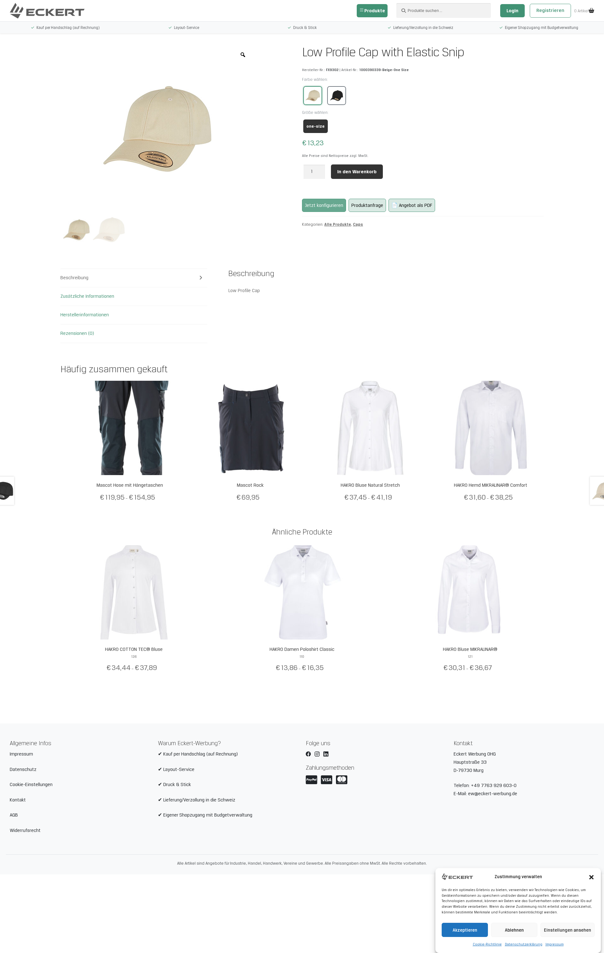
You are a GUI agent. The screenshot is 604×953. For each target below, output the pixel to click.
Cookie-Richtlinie (487, 944)
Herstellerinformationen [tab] (84, 315)
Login (512, 11)
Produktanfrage (367, 205)
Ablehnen (514, 930)
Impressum (554, 944)
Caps (358, 224)
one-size (315, 126)
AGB (14, 815)
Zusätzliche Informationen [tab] (87, 296)
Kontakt (18, 800)
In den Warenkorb (357, 172)
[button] (591, 876)
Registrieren (550, 10)
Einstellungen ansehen (567, 930)
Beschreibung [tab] (74, 277)
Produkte (374, 11)
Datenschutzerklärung (523, 944)
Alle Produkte (337, 224)
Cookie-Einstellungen (31, 784)
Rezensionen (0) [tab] (77, 333)
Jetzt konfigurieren (324, 205)
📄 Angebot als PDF (411, 205)
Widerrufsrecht (25, 830)
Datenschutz (23, 769)
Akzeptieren (465, 930)
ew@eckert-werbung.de (492, 793)
